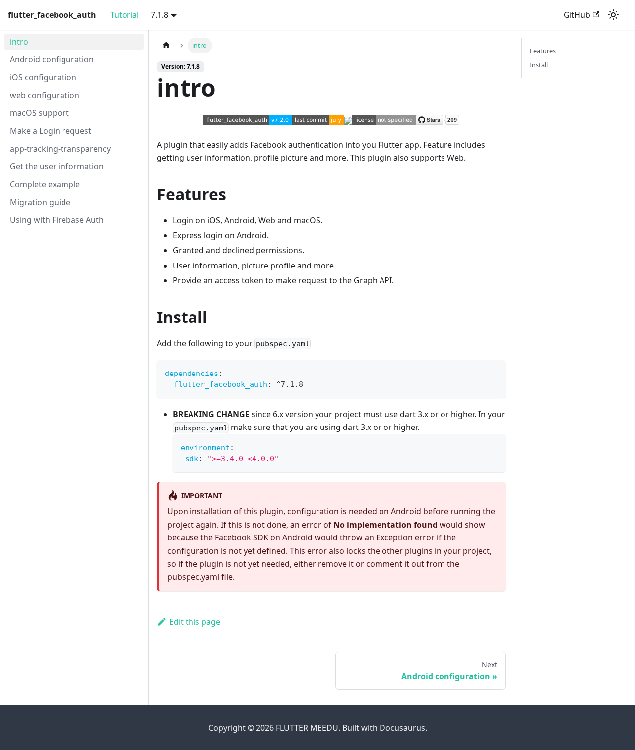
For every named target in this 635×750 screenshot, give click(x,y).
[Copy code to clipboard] (493, 372)
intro (19, 41)
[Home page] (166, 45)
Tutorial (124, 14)
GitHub (577, 14)
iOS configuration (43, 77)
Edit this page (194, 621)
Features (543, 50)
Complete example (45, 184)
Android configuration (52, 59)
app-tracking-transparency (60, 148)
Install (539, 64)
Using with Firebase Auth (57, 219)
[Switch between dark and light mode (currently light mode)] (613, 15)
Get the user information (57, 166)
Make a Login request (50, 130)
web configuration (44, 95)
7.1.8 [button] (159, 14)
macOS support (39, 112)
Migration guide (40, 202)
